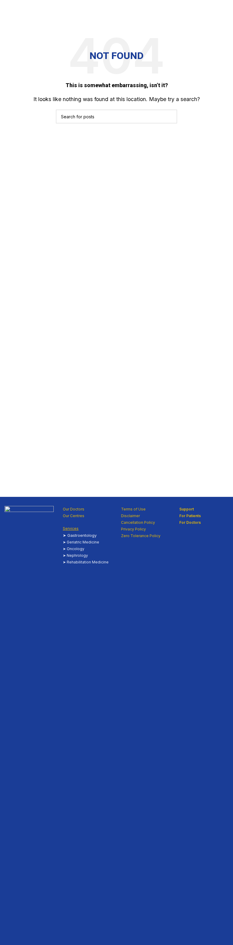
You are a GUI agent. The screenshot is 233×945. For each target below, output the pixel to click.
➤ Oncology (73, 548)
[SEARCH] (170, 116)
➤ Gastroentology (79, 535)
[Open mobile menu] (226, 12)
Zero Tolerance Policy (140, 535)
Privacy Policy (133, 529)
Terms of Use (133, 509)
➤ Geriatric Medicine (81, 542)
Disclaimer (130, 516)
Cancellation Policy (138, 522)
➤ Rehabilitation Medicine (86, 562)
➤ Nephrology (75, 555)
